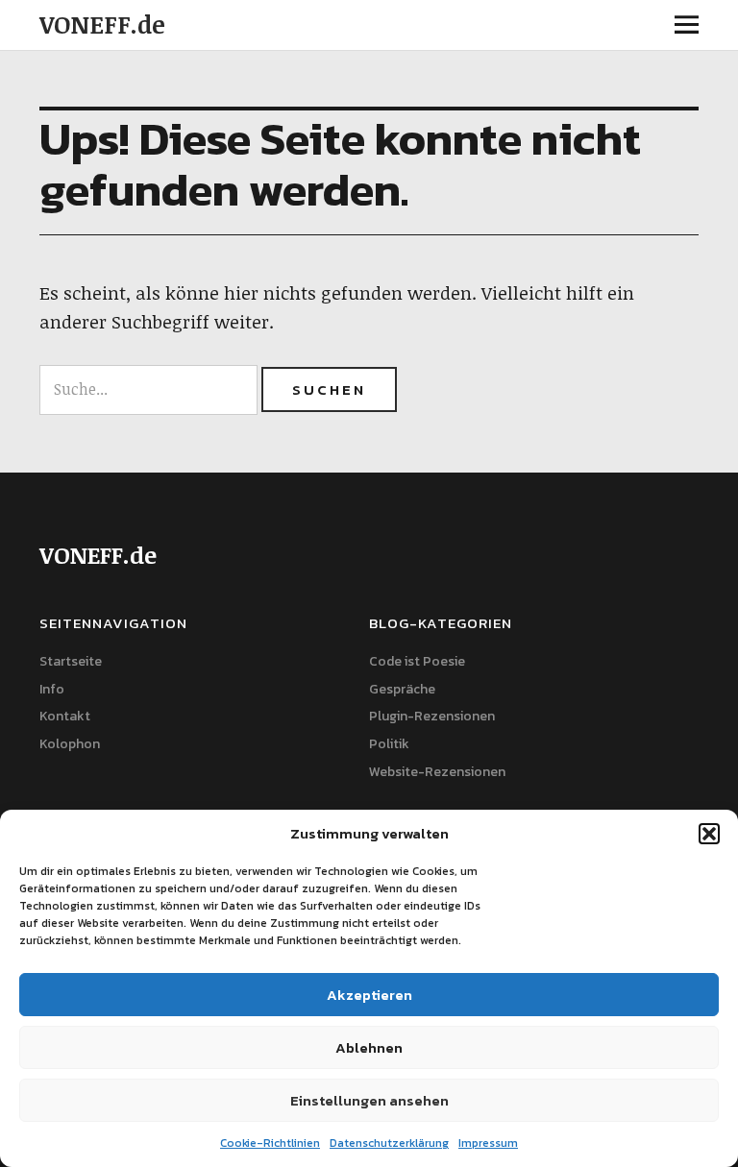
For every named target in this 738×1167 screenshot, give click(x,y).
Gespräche (402, 689)
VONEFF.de (102, 24)
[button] (709, 833)
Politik (389, 744)
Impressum (488, 1143)
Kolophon (69, 744)
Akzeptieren (369, 995)
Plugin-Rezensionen (432, 716)
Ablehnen (369, 1047)
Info (51, 689)
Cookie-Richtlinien (270, 1143)
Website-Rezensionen (437, 772)
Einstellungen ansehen (369, 1100)
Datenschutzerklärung (389, 1143)
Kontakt (64, 716)
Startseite (70, 661)
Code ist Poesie (417, 661)
